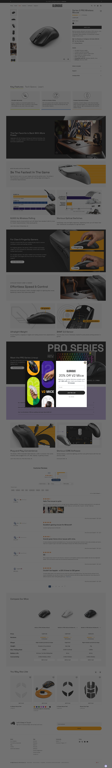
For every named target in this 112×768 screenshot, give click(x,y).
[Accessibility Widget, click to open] (106, 766)
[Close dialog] (85, 362)
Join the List (71, 392)
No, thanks (71, 396)
